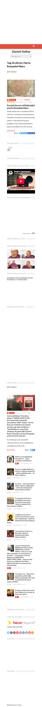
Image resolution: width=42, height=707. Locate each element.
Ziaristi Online (21, 51)
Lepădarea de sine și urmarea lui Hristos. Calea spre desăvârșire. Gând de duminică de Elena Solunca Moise (21, 518)
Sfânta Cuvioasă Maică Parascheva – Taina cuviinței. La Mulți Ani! (23, 459)
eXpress (27, 100)
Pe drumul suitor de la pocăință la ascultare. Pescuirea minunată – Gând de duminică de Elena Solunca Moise (19, 502)
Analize (11, 413)
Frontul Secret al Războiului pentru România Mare (21, 106)
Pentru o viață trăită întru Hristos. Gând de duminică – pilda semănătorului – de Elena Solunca (25, 472)
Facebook (31, 133)
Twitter (24, 133)
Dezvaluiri (12, 100)
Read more (11, 131)
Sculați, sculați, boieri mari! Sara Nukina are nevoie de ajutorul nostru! (25, 592)
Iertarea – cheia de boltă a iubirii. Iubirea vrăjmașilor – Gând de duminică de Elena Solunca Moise (25, 487)
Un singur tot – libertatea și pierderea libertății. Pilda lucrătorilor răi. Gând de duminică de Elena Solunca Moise (21, 578)
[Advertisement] (21, 21)
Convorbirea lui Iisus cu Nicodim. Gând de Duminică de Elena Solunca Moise (23, 534)
